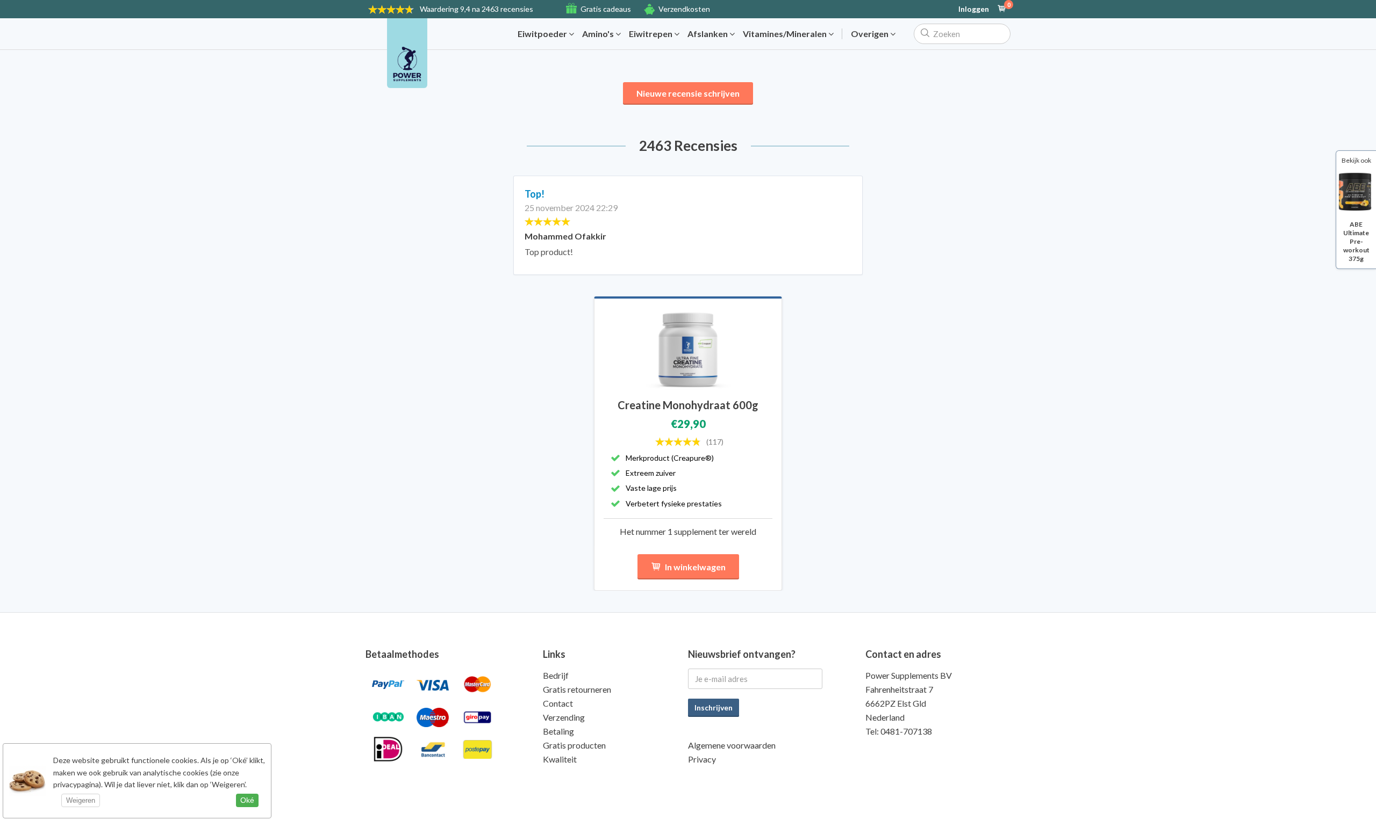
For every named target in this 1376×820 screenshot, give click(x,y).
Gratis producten (574, 745)
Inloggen (973, 9)
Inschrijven (713, 707)
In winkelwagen (695, 567)
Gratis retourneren (577, 689)
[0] (1002, 9)
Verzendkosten (684, 8)
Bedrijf (556, 675)
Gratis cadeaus (605, 8)
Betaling (558, 731)
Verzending (564, 717)
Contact (558, 703)
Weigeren (80, 800)
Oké (247, 800)
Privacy (702, 759)
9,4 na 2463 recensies (476, 8)
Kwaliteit (560, 759)
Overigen (870, 34)
